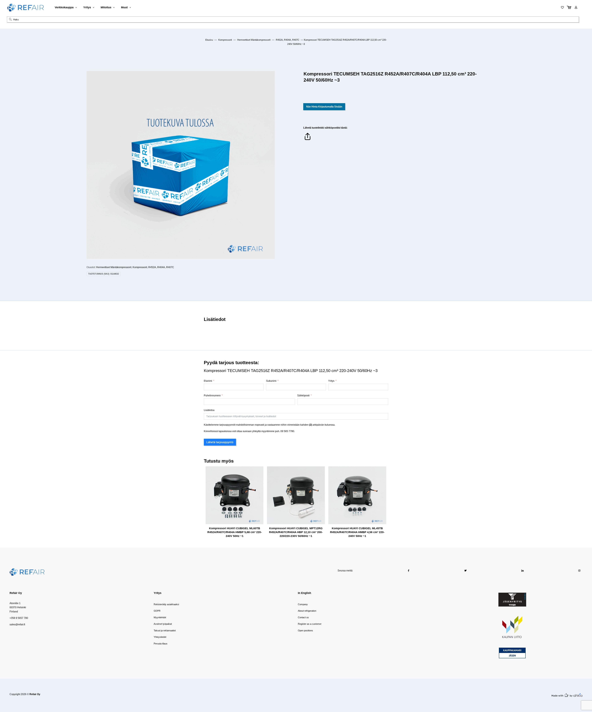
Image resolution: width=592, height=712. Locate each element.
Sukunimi (271, 381)
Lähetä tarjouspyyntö (219, 442)
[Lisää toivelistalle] (259, 484)
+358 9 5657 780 (19, 618)
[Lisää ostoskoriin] (259, 470)
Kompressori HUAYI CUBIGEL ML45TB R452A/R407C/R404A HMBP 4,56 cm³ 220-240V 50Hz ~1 (357, 532)
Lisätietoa (209, 410)
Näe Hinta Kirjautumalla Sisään (324, 106)
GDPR (157, 610)
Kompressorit (225, 40)
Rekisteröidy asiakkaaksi (166, 604)
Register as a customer (309, 624)
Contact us (303, 617)
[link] (512, 600)
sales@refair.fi (17, 624)
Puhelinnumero (212, 395)
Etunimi (208, 381)
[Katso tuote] (259, 477)
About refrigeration (307, 610)
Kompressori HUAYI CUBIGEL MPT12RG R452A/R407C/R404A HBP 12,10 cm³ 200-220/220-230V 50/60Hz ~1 (296, 532)
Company (303, 604)
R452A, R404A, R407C (287, 40)
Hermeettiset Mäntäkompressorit (253, 40)
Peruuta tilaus (160, 643)
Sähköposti (303, 395)
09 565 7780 (287, 431)
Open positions (305, 630)
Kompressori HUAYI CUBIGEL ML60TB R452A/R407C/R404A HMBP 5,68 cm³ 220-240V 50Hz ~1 (234, 532)
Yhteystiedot (160, 637)
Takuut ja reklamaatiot (165, 630)
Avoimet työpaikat (163, 624)
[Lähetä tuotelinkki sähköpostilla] (307, 140)
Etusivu (209, 40)
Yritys (331, 381)
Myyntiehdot (160, 617)
